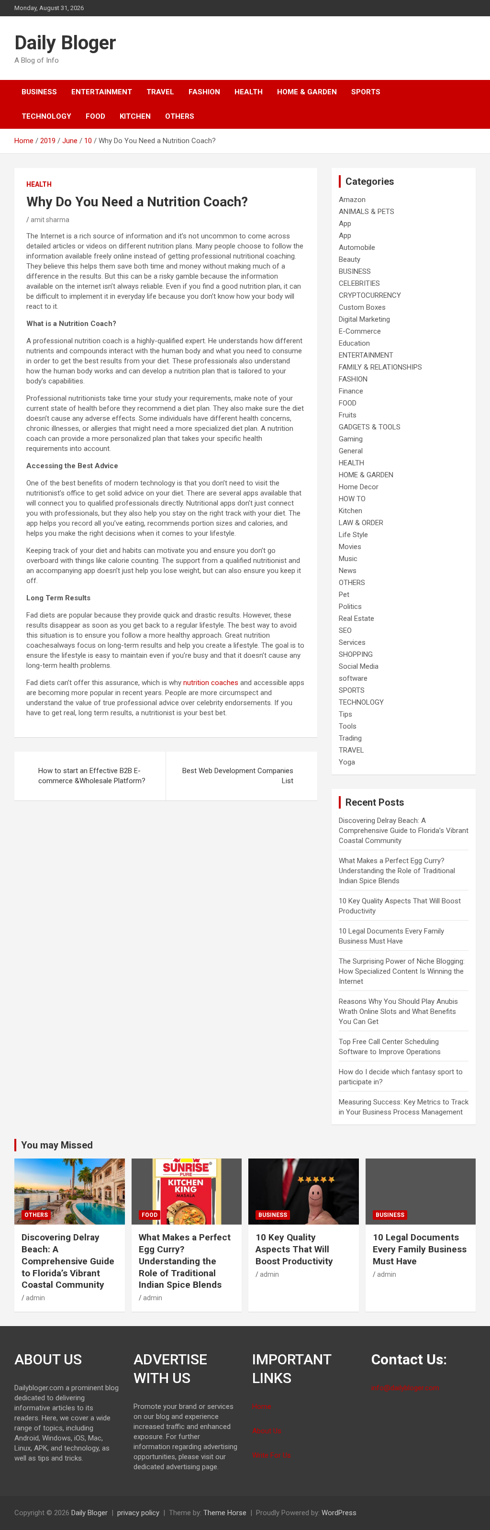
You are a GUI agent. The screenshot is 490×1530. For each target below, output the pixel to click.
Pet (344, 594)
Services (352, 642)
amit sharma (50, 220)
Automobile (357, 247)
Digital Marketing (364, 319)
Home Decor (359, 487)
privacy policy (138, 1512)
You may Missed (57, 1145)
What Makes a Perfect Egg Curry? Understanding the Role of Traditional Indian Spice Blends (397, 870)
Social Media (359, 666)
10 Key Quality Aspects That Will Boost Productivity (294, 1249)
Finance (351, 391)
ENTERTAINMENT (101, 92)
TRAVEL (160, 92)
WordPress (339, 1512)
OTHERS (179, 116)
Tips (345, 714)
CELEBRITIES (359, 283)
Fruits (347, 415)
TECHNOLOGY (46, 116)
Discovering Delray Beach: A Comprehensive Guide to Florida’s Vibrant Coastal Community (403, 830)
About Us (266, 1431)
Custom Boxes (362, 307)
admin (35, 1298)
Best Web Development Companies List (237, 775)
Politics (350, 606)
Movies (350, 546)
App (345, 223)
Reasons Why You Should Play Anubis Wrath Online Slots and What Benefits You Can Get (398, 1011)
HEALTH (248, 92)
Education (354, 343)
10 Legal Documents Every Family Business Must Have (420, 1249)
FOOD (95, 116)
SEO (345, 630)
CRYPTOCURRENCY (370, 295)
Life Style (353, 534)
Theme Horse (224, 1512)
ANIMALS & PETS (366, 211)
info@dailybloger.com (405, 1388)
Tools (347, 726)
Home (261, 1406)
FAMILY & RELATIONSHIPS (380, 367)
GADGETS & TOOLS (370, 427)
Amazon (352, 199)
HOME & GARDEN (307, 92)
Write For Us (271, 1455)
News (347, 570)
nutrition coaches (210, 682)
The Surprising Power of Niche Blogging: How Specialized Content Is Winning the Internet (402, 971)
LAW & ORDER (361, 522)
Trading (350, 738)
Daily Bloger (65, 43)
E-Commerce (360, 331)
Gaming (351, 439)
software (353, 678)
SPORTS (365, 92)
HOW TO (352, 499)
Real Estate (356, 618)
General (351, 451)
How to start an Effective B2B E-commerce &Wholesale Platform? (91, 775)
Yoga (347, 762)
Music (348, 558)
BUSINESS (39, 92)
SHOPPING (356, 654)
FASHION (204, 92)
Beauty (349, 259)
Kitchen (135, 116)
